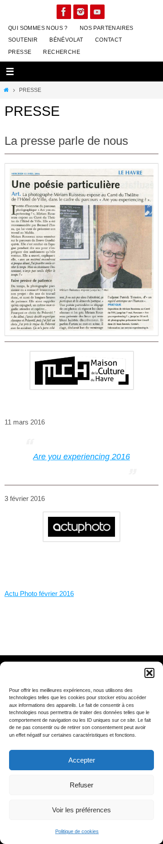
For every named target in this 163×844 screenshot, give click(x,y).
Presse (19, 52)
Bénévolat (66, 40)
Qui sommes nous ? (38, 28)
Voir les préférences (81, 810)
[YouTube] (97, 12)
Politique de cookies (77, 831)
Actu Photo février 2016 (39, 593)
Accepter (81, 760)
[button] (149, 672)
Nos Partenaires (107, 28)
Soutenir (23, 40)
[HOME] (6, 90)
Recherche (61, 52)
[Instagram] (80, 12)
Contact (108, 40)
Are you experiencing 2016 (81, 456)
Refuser (81, 785)
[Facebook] (64, 12)
